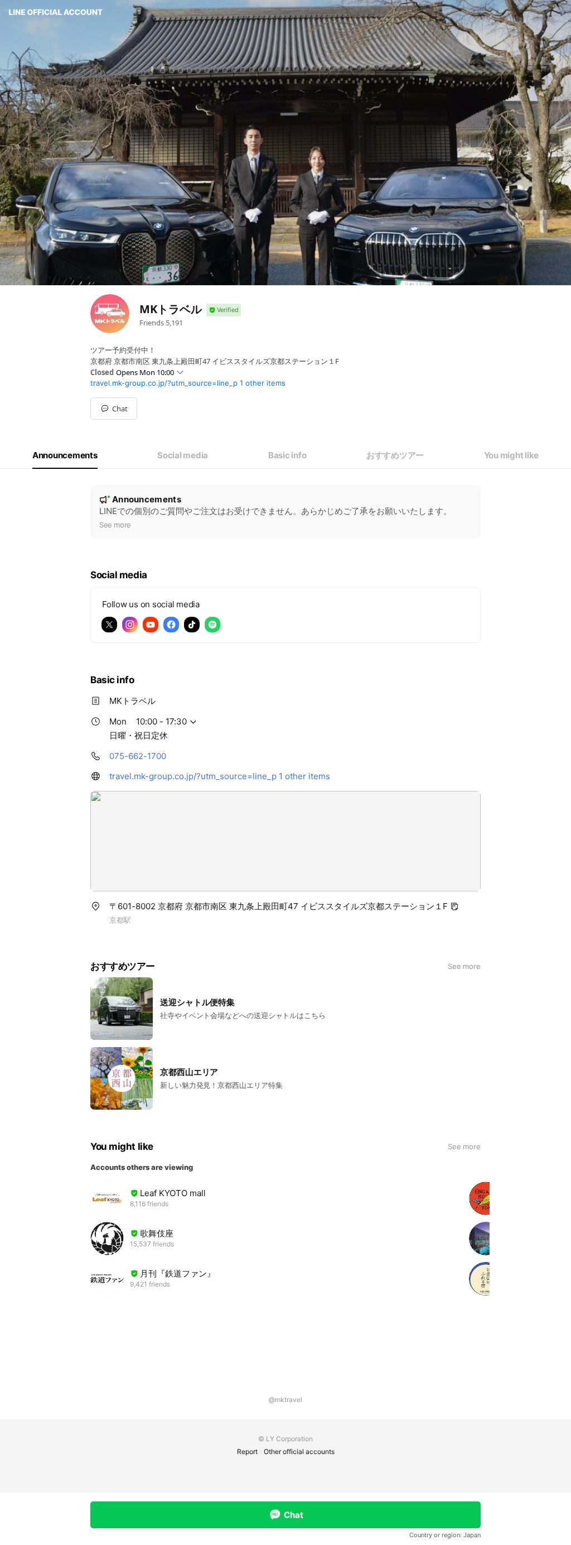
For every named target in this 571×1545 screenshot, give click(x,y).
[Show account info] (223, 310)
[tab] (65, 455)
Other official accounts (299, 1451)
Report (247, 1451)
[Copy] (454, 906)
